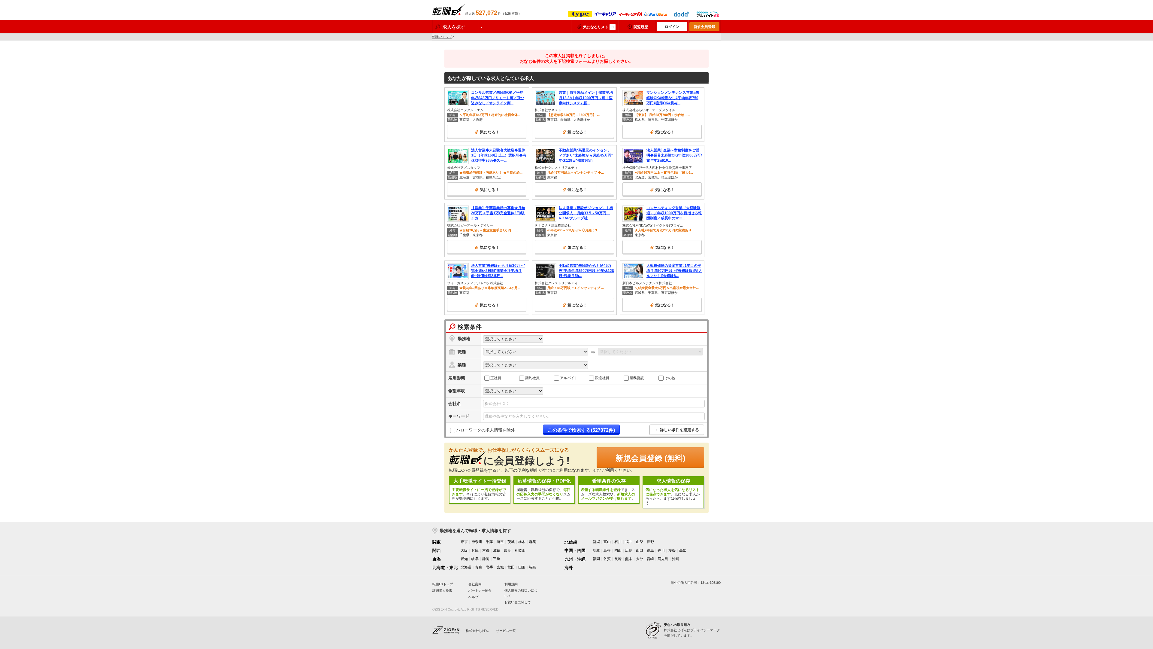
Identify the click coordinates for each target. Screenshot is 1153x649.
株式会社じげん (477, 630)
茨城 (511, 542)
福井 (628, 542)
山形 (521, 567)
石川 (618, 542)
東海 (436, 559)
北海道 (466, 567)
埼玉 (500, 542)
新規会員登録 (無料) (650, 458)
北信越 (570, 542)
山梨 (639, 542)
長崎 (618, 559)
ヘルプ (473, 597)
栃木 (521, 542)
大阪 (464, 550)
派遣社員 (602, 378)
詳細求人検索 (442, 590)
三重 (496, 559)
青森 (478, 567)
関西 (436, 550)
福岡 (596, 559)
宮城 (500, 567)
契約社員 (532, 378)
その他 (669, 378)
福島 (532, 567)
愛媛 (672, 550)
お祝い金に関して (517, 602)
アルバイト (569, 378)
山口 (639, 550)
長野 (650, 542)
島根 (607, 550)
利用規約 (511, 584)
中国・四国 (575, 550)
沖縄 (675, 559)
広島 (628, 550)
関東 (436, 542)
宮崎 (650, 559)
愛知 (464, 559)
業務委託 (637, 378)
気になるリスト (598, 27)
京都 (485, 550)
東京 (464, 542)
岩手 (489, 567)
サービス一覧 (506, 630)
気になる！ (489, 132)
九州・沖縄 (575, 559)
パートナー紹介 (480, 590)
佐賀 (607, 559)
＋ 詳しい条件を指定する (677, 430)
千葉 (489, 542)
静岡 (485, 559)
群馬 (532, 542)
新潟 (596, 542)
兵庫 (475, 550)
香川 (661, 550)
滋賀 (496, 550)
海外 (568, 567)
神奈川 (476, 542)
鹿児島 (663, 559)
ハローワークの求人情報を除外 (485, 430)
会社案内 (475, 584)
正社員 (495, 378)
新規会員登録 (704, 27)
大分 (639, 559)
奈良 (507, 550)
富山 (607, 542)
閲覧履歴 (641, 27)
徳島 (650, 550)
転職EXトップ (442, 36)
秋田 (511, 567)
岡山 (618, 550)
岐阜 (475, 559)
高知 (682, 550)
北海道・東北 (445, 567)
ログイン (672, 27)
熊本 (628, 559)
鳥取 (596, 550)
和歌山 (520, 550)
